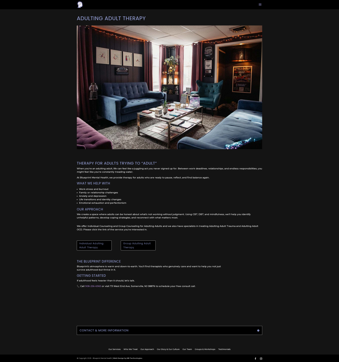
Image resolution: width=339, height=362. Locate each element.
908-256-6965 (93, 286)
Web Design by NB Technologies (127, 358)
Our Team (187, 349)
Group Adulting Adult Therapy (137, 245)
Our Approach (147, 349)
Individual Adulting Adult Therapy (91, 245)
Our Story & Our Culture (168, 349)
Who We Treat (131, 349)
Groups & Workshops (205, 349)
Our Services (114, 349)
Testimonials (224, 349)
